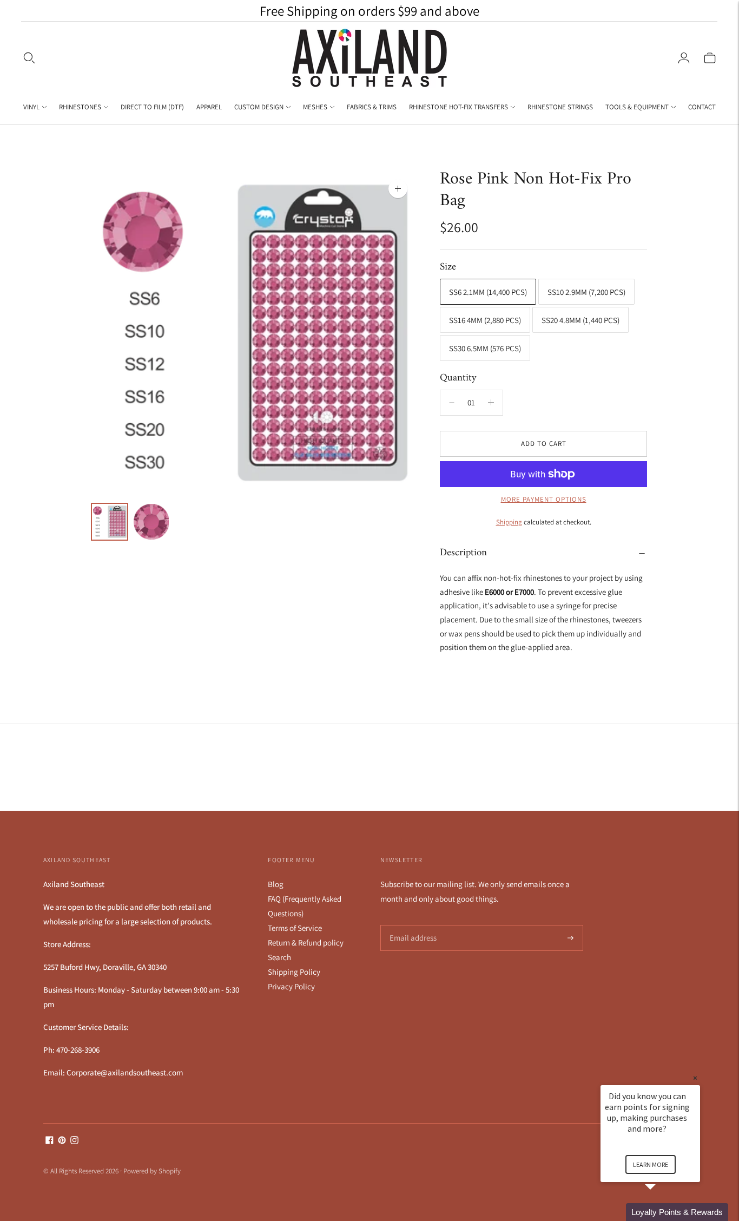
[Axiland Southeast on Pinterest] (62, 1141)
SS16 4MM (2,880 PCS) (485, 320)
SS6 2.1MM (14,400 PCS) (488, 292)
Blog (275, 884)
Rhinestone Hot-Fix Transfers (458, 106)
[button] (663, 1212)
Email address (411, 925)
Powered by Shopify (152, 1171)
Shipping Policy (294, 972)
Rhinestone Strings (560, 106)
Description (463, 553)
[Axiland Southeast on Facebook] (49, 1141)
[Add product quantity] (451, 402)
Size (448, 267)
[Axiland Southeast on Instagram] (74, 1141)
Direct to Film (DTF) (152, 106)
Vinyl (31, 106)
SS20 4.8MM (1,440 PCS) (580, 320)
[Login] (683, 58)
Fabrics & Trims (372, 106)
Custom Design (258, 106)
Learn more (650, 1164)
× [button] (695, 1078)
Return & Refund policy (306, 942)
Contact (702, 106)
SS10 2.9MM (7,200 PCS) (586, 292)
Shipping (509, 522)
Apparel (209, 106)
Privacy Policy (291, 986)
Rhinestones (80, 106)
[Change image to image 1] (109, 522)
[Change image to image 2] (151, 522)
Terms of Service (295, 928)
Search (279, 957)
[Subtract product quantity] (491, 402)
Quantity (458, 378)
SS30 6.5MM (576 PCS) (485, 348)
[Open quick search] (29, 58)
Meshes (315, 106)
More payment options (543, 499)
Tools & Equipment (637, 106)
